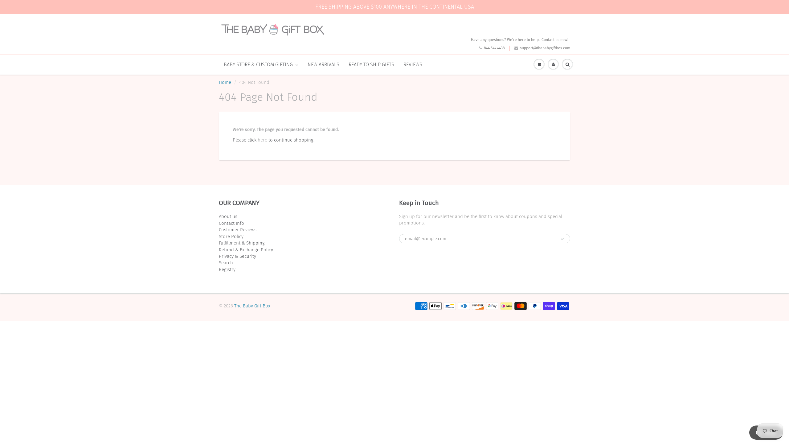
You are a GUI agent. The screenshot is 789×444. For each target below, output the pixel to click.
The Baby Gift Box (252, 306)
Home (225, 82)
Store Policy (231, 236)
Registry (227, 269)
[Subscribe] (562, 239)
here (262, 140)
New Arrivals (323, 65)
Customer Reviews (237, 229)
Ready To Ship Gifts (371, 65)
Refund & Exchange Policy (246, 250)
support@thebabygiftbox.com (545, 48)
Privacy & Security (237, 256)
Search (226, 262)
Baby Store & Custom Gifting (258, 65)
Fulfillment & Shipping (242, 243)
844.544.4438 (494, 48)
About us (228, 216)
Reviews (412, 65)
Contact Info (231, 223)
